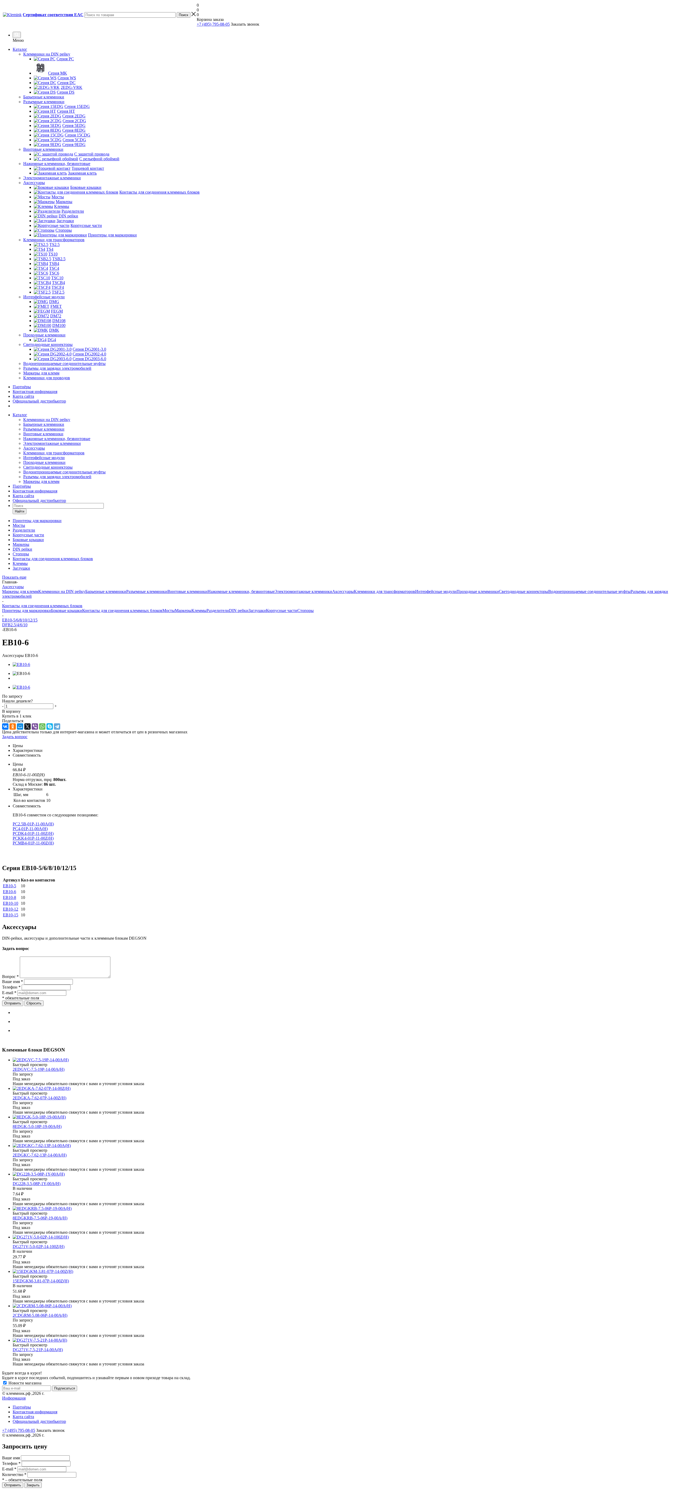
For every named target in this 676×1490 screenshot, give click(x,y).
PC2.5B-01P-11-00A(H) (33, 824)
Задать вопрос (14, 736)
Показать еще (14, 577)
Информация (14, 1398)
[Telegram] (57, 726)
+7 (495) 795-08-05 (213, 24)
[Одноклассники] (13, 726)
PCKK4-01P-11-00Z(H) (33, 838)
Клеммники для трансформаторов (53, 453)
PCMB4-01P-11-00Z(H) (33, 843)
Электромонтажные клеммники (52, 443)
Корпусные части (281, 610)
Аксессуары (34, 448)
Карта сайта (23, 396)
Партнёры (22, 387)
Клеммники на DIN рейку (46, 419)
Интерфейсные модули (44, 457)
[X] (27, 726)
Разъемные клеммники (43, 429)
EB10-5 (9, 886)
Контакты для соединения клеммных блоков (122, 610)
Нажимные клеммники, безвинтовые (56, 438)
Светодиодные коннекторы (48, 467)
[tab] (343, 745)
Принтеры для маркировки (26, 610)
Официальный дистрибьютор (39, 401)
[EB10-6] (21, 664)
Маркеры (183, 610)
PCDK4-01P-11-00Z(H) (33, 833)
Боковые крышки (66, 610)
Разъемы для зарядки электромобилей (57, 476)
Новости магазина (24, 1383)
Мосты (168, 610)
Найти (19, 511)
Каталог (20, 49)
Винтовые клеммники (43, 434)
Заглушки (257, 610)
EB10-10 (10, 903)
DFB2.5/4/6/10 (14, 625)
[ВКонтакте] (5, 726)
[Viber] (35, 726)
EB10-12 (10, 909)
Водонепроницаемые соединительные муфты (64, 472)
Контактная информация (35, 391)
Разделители (217, 610)
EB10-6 (9, 891)
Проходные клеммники (44, 462)
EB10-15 (10, 915)
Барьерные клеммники (43, 424)
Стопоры (305, 610)
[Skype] (49, 726)
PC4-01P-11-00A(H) (30, 828)
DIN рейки (238, 610)
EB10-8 (9, 897)
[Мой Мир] (20, 726)
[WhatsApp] (42, 726)
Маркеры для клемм (41, 481)
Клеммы (198, 610)
